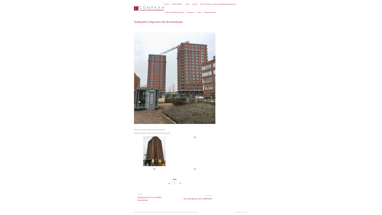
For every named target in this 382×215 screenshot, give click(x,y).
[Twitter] (180, 183)
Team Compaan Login (190, 212)
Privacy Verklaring (177, 212)
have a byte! (244, 212)
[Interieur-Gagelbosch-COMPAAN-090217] (195, 137)
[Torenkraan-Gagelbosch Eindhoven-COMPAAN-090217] (154, 151)
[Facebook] (174, 183)
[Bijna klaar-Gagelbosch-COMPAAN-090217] (195, 169)
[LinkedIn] (169, 183)
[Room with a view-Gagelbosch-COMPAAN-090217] (154, 169)
